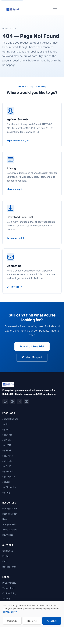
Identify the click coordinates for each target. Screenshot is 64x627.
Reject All (31, 621)
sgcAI (5, 424)
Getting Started (10, 508)
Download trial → (15, 238)
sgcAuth (6, 440)
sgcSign (6, 482)
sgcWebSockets (10, 419)
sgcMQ (6, 429)
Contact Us (7, 551)
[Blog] (26, 401)
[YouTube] (12, 401)
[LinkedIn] (19, 401)
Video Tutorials (9, 529)
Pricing (5, 556)
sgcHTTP (6, 445)
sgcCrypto (7, 455)
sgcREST (6, 450)
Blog (4, 519)
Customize (12, 621)
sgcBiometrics (9, 487)
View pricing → (14, 189)
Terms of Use (8, 588)
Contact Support (32, 357)
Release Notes (9, 566)
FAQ (4, 561)
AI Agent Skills (9, 524)
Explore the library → (18, 140)
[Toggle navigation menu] (55, 9)
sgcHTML (7, 461)
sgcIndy (6, 492)
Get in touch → (14, 286)
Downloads (7, 534)
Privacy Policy (9, 583)
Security (6, 598)
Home (5, 28)
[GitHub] (5, 401)
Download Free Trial (32, 346)
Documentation (9, 513)
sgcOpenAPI (8, 476)
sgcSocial (7, 434)
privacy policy (10, 611)
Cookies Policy (9, 593)
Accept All (52, 621)
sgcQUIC (6, 466)
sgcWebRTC (8, 471)
